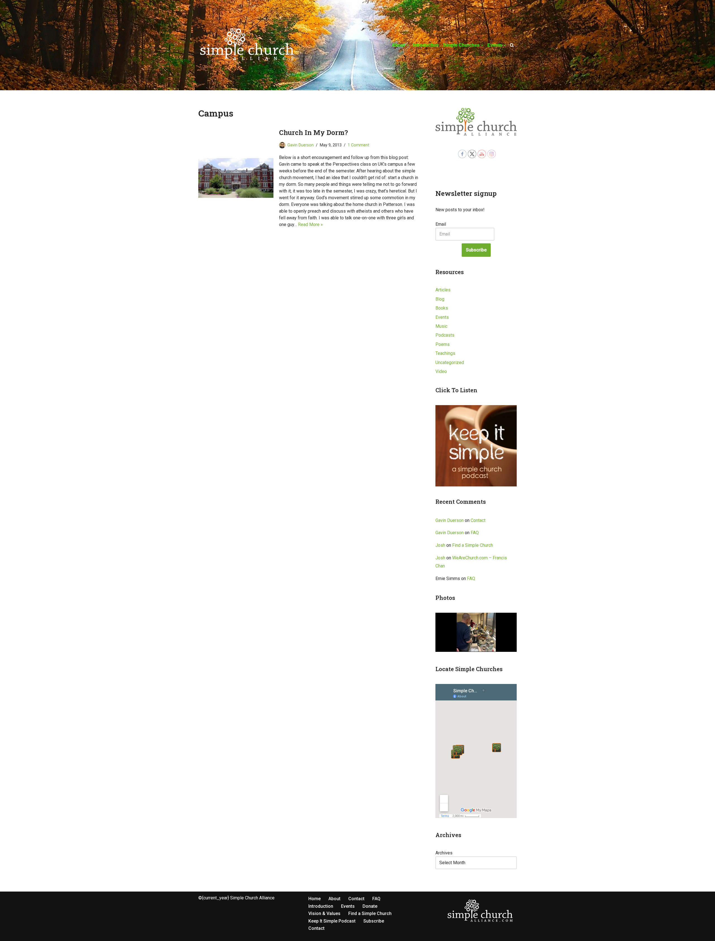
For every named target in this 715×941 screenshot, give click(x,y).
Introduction (426, 45)
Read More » (310, 224)
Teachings (445, 353)
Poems (442, 344)
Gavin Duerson (300, 145)
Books (441, 308)
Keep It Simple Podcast (332, 921)
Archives (443, 853)
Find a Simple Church (472, 545)
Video (441, 371)
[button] (407, 45)
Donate (370, 906)
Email (440, 224)
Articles (443, 290)
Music (441, 326)
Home (314, 898)
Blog (439, 299)
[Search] (512, 45)
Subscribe (476, 250)
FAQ (475, 532)
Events (442, 317)
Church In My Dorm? (313, 132)
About (334, 898)
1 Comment (358, 145)
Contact (478, 520)
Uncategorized (449, 362)
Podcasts (444, 335)
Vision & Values (324, 913)
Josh (440, 545)
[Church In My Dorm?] (235, 178)
